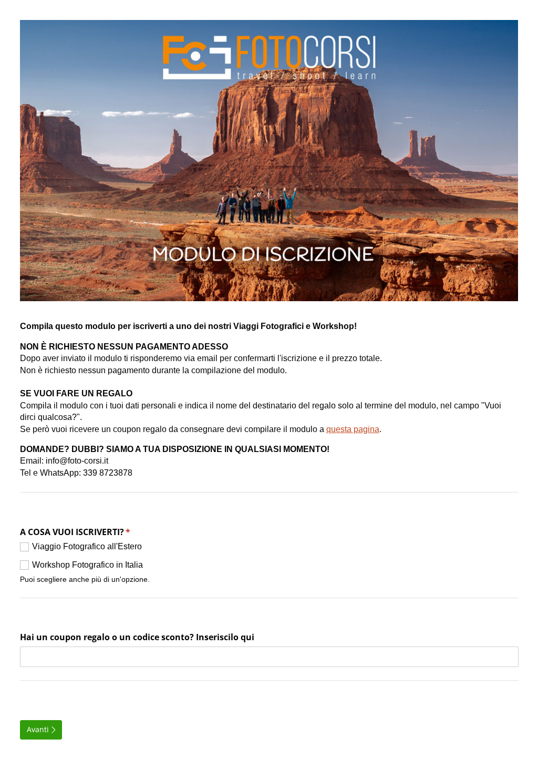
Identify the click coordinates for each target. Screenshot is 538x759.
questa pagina (352, 429)
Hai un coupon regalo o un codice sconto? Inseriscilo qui (137, 637)
